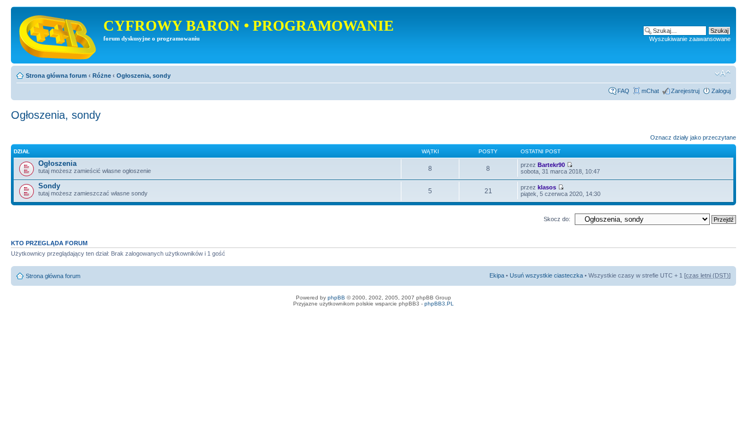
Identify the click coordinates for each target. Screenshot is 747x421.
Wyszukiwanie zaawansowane (690, 39)
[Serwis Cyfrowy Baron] (58, 35)
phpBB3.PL (439, 304)
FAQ (623, 91)
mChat (650, 91)
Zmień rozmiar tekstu (723, 73)
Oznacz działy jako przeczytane (693, 137)
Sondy (49, 186)
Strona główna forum (56, 75)
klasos (547, 187)
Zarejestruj (685, 91)
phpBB (336, 298)
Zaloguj (721, 91)
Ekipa (496, 275)
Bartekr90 (551, 165)
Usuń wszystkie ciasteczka (546, 275)
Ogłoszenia (57, 163)
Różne (101, 75)
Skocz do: (557, 219)
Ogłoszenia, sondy (143, 75)
